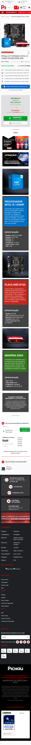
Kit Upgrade (16, 534)
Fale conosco (4, 615)
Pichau (7, 61)
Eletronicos (4, 542)
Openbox (3, 560)
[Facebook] (17, 641)
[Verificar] (6, 714)
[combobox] (11, 7)
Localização (4, 582)
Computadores (5, 534)
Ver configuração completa (15, 90)
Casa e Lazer (16, 554)
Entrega (3, 594)
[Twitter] (24, 641)
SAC (2, 613)
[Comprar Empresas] (15, 517)
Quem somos (4, 579)
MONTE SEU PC (22, 12)
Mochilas (3, 547)
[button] (28, 52)
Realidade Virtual (17, 557)
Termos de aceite (5, 618)
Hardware (3, 531)
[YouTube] (28, 641)
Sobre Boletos (5, 606)
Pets (14, 560)
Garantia (3, 597)
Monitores (4, 537)
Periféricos (16, 531)
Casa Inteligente (5, 554)
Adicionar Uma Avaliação (25, 429)
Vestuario (16, 547)
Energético (4, 557)
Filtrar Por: (5, 426)
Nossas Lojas (5, 585)
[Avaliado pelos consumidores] (8, 722)
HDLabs (21, 700)
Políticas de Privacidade (7, 621)
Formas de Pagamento (7, 603)
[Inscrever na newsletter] (27, 637)
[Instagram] (21, 641)
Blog (2, 588)
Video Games (4, 550)
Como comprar (5, 600)
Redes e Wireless (18, 550)
